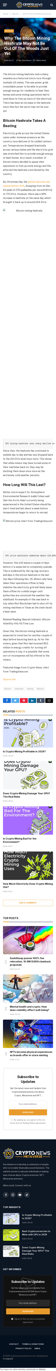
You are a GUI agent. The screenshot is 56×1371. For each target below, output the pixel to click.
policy (42, 1319)
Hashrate (19, 689)
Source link (9, 679)
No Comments (25, 60)
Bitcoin (9, 31)
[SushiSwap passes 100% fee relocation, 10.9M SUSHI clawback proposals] (28, 940)
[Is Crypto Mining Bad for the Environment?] (28, 820)
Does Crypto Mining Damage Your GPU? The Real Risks (35, 1250)
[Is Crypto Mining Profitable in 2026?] (28, 733)
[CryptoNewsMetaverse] (29, 5)
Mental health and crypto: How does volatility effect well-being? (29, 1008)
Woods (40, 689)
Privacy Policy (29, 1123)
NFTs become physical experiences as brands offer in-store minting (31, 1053)
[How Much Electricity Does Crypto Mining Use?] (28, 866)
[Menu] (5, 5)
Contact (14, 1344)
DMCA (37, 1348)
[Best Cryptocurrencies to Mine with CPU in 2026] (11, 1235)
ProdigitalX (8, 1359)
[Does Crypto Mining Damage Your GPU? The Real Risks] (28, 775)
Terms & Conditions (33, 1344)
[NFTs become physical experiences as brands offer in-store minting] (28, 1034)
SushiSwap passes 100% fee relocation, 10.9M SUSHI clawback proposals (30, 961)
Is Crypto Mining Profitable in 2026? (24, 751)
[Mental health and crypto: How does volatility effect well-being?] (28, 988)
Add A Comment (28, 903)
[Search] (51, 5)
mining (30, 689)
